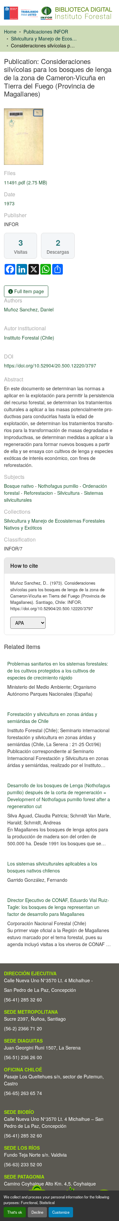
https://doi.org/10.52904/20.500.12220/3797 (50, 365)
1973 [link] (9, 203)
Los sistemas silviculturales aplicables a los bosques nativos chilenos (52, 867)
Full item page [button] (28, 291)
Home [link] (10, 31)
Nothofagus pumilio (59, 485)
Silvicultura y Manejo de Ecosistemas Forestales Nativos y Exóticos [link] (44, 38)
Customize (60, 1212)
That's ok (14, 1212)
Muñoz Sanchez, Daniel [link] (29, 309)
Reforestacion (39, 492)
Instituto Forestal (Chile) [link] (29, 337)
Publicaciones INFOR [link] (45, 31)
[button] (58, 13)
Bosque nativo (19, 485)
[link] (59, 182)
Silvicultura (69, 492)
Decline (37, 1212)
